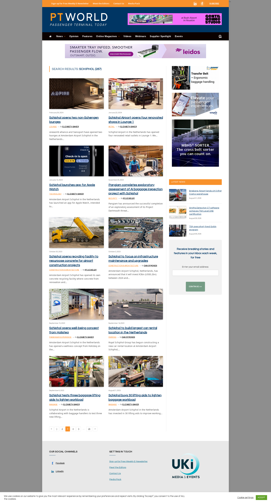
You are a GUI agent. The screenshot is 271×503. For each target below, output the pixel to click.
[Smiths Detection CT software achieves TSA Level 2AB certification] (177, 212)
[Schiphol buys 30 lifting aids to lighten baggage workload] (136, 371)
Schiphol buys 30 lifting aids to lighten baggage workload (135, 397)
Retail (112, 127)
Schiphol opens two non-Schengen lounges (74, 119)
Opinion (74, 36)
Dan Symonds (150, 266)
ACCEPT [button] (261, 497)
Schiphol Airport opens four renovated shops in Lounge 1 (136, 119)
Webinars (140, 36)
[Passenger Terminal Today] (80, 19)
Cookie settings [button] (245, 497)
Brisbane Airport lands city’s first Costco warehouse (205, 192)
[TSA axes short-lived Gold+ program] (177, 231)
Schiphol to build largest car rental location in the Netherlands (133, 330)
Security (113, 198)
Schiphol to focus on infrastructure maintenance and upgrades (133, 258)
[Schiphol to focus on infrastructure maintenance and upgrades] (136, 232)
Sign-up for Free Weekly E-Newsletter (70, 3)
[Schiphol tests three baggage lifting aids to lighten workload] (76, 371)
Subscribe (214, 3)
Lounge (53, 127)
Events (179, 36)
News (59, 36)
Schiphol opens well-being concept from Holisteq (74, 330)
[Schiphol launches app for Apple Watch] (76, 161)
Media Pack (134, 3)
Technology (55, 194)
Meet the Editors (101, 3)
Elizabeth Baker (70, 127)
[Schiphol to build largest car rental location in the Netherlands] (136, 304)
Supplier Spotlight (160, 36)
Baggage (53, 404)
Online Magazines (106, 36)
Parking (112, 337)
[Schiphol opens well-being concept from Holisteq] (76, 304)
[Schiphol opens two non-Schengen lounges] (76, 93)
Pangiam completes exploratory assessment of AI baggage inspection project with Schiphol (136, 189)
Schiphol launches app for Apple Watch (72, 187)
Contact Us (118, 3)
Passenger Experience (60, 337)
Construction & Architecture (64, 270)
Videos (127, 36)
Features (87, 36)
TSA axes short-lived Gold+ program (202, 228)
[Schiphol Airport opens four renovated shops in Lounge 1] (136, 93)
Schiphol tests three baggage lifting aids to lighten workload (74, 397)
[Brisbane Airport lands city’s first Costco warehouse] (177, 195)
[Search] (220, 36)
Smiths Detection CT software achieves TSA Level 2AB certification (204, 211)
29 (89, 429)
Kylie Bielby (129, 198)
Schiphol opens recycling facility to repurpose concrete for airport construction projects (73, 261)
